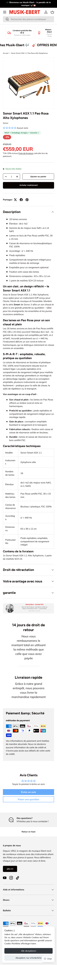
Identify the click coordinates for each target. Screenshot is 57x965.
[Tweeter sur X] (15, 200)
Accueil (5, 53)
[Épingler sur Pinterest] (27, 200)
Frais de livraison (25, 153)
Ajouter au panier (38, 176)
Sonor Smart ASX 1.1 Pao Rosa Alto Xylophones (29, 53)
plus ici (10, 869)
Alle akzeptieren (28, 951)
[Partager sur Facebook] (21, 200)
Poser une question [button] (28, 799)
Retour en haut (28, 831)
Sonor (5, 123)
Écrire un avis (28, 792)
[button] (52, 12)
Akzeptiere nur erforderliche (28, 958)
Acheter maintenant (28, 185)
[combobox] (28, 19)
